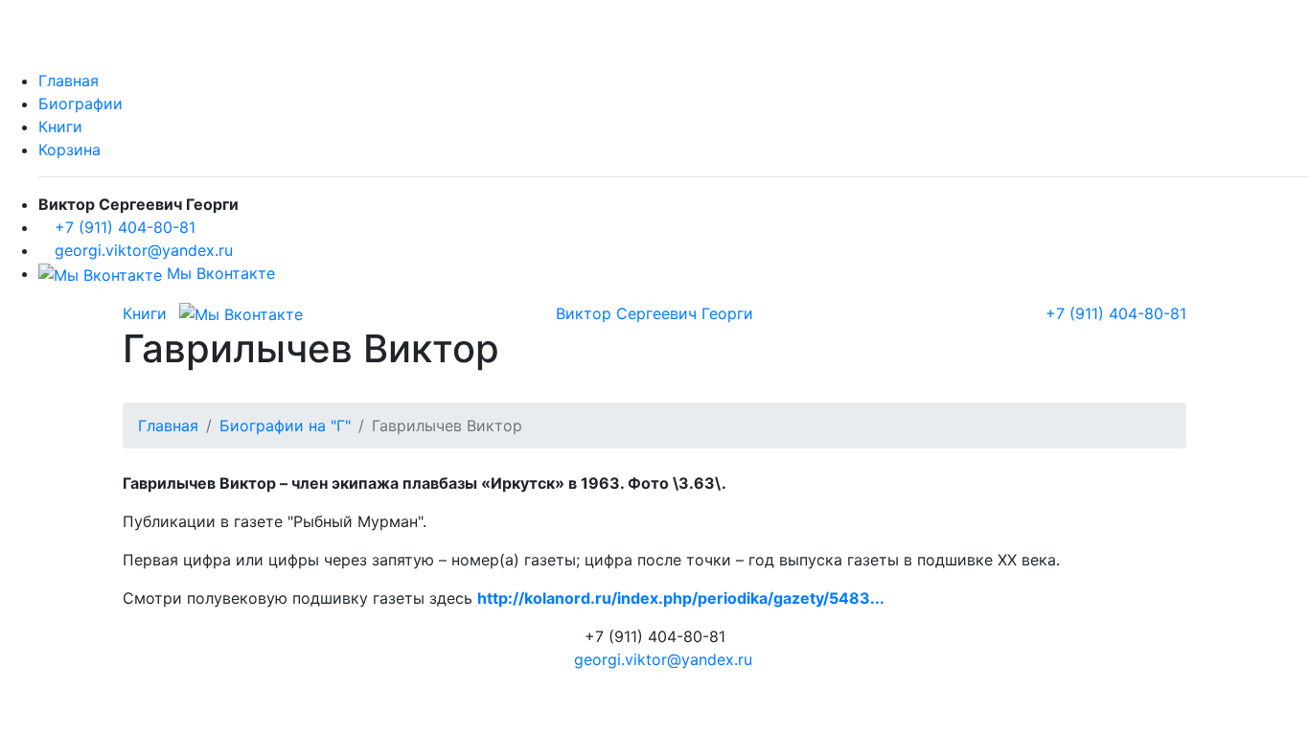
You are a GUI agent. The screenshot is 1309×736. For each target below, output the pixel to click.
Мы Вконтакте (218, 273)
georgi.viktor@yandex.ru (144, 250)
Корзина (69, 149)
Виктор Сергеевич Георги (654, 313)
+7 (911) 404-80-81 (125, 227)
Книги (60, 126)
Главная (68, 80)
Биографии (80, 103)
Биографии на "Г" (285, 425)
